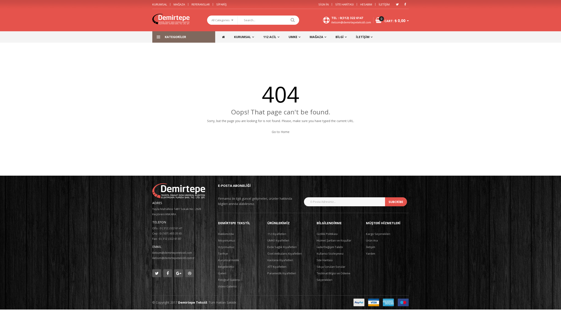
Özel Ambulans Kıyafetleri (284, 254)
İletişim (384, 4)
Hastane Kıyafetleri (280, 260)
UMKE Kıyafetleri (278, 240)
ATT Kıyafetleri (276, 267)
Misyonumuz (226, 240)
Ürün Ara (372, 240)
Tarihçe (223, 254)
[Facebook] (405, 4)
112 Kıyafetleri (276, 234)
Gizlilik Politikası (327, 234)
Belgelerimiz (226, 267)
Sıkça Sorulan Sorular (331, 267)
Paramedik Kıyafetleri (281, 273)
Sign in (323, 4)
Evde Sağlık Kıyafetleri (282, 247)
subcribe (396, 202)
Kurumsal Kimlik (228, 260)
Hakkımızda (226, 234)
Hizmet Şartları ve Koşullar (334, 240)
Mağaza (179, 4)
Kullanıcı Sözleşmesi (330, 254)
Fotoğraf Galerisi (229, 280)
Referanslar (201, 4)
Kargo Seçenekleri (378, 234)
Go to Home (280, 132)
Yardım (370, 254)
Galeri (222, 273)
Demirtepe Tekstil (192, 302)
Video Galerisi (227, 286)
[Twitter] (397, 4)
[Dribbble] (189, 273)
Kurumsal (159, 4)
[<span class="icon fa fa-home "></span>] (225, 37)
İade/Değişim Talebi (330, 247)
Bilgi (340, 37)
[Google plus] (178, 273)
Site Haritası (344, 4)
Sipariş (221, 4)
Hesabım (366, 4)
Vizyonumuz (226, 247)
